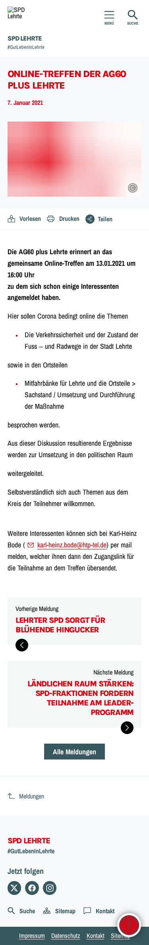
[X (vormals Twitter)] (14, 888)
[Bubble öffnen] (129, 925)
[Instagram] (50, 888)
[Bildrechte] (132, 188)
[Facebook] (32, 888)
